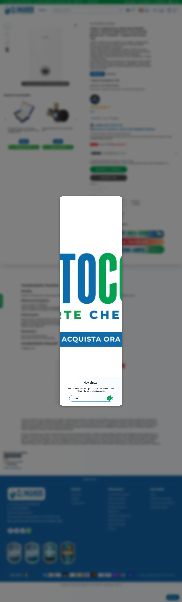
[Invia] (109, 398)
